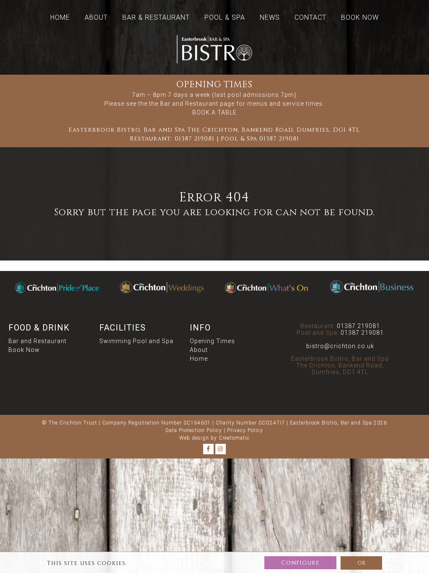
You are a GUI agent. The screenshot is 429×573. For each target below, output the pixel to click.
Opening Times (212, 341)
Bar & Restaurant (156, 17)
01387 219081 (194, 139)
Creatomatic (234, 438)
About (96, 17)
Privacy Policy (245, 430)
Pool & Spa (224, 17)
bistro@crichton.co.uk (340, 346)
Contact (310, 17)
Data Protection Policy (193, 430)
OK (361, 563)
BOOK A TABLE (214, 112)
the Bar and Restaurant (183, 103)
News (270, 17)
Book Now (360, 17)
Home (60, 17)
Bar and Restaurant (37, 341)
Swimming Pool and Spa (136, 341)
